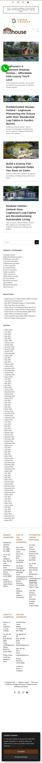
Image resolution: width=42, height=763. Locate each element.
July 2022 (8, 422)
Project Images (34, 605)
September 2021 (10, 443)
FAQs (18, 593)
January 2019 (9, 505)
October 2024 (9, 372)
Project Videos (7, 655)
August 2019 (8, 494)
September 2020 (10, 469)
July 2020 (8, 473)
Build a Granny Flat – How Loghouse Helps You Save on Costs (20, 167)
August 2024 (8, 377)
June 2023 (8, 402)
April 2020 (8, 477)
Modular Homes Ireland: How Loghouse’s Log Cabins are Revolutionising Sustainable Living (21, 212)
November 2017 (9, 516)
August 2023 (8, 398)
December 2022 (9, 413)
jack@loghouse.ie (21, 579)
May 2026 (8, 336)
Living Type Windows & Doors (6, 659)
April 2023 (8, 407)
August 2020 (8, 471)
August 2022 (8, 420)
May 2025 (8, 360)
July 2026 (8, 332)
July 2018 (8, 507)
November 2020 (9, 464)
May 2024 (8, 383)
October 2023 (9, 394)
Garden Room (7, 582)
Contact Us (19, 666)
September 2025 (10, 353)
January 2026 (9, 345)
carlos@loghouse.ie (22, 655)
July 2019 (8, 497)
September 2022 (10, 417)
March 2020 (8, 479)
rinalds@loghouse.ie (22, 577)
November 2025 (9, 349)
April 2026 (8, 338)
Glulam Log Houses (9, 274)
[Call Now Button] (5, 68)
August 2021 (8, 445)
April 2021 (8, 454)
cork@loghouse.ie (8, 645)
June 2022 (8, 424)
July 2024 (8, 379)
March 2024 (8, 387)
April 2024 (8, 385)
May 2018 (8, 509)
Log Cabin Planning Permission (32, 593)
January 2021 (9, 460)
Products (6, 580)
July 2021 (8, 447)
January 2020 (9, 484)
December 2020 (9, 462)
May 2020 (8, 475)
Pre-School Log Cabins (10, 280)
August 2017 (8, 520)
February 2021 (9, 458)
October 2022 (9, 415)
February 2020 (9, 482)
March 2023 (8, 409)
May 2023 (8, 405)
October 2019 (9, 490)
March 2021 (8, 456)
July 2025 (8, 357)
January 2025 (9, 366)
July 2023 (8, 400)
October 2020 (9, 467)
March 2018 (8, 514)
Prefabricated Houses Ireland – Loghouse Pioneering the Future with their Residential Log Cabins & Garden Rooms (21, 99)
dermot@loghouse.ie (22, 645)
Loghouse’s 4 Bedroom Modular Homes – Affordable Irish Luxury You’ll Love (19, 73)
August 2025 (8, 355)
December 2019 (9, 486)
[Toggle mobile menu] (38, 29)
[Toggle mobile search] (33, 29)
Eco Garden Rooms (9, 268)
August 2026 (8, 330)
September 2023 (10, 396)
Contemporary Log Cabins (11, 263)
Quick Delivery (7, 282)
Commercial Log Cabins (10, 261)
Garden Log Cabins (9, 272)
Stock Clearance (8, 287)
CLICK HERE (7, 576)
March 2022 (8, 430)
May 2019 (8, 501)
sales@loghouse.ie (35, 578)
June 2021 (8, 450)
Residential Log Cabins (10, 285)
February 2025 (9, 364)
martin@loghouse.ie (9, 570)
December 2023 (9, 392)
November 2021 (9, 439)
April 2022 (8, 428)
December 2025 (9, 347)
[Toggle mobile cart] (38, 31)
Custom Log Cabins (9, 265)
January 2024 (9, 390)
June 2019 (8, 499)
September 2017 (10, 518)
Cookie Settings (17, 746)
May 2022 (8, 426)
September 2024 (10, 375)
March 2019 (8, 503)
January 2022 (9, 435)
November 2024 (9, 370)
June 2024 (8, 381)
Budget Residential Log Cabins (12, 257)
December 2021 (9, 437)
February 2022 (9, 432)
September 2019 (10, 492)
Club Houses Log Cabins (11, 259)
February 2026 (9, 342)
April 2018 (8, 512)
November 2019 (9, 488)
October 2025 (9, 351)
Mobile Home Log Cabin (10, 276)
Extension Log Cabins (10, 270)
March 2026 (8, 340)
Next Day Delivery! (9, 278)
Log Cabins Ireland (9, 255)
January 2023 (9, 411)
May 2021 (8, 452)
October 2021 (9, 441)
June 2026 (8, 334)
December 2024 (9, 368)
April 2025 (8, 362)
